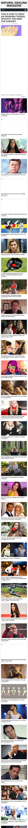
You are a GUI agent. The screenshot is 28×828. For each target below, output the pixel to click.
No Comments (14, 23)
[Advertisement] (14, 51)
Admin (2, 23)
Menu (3, 9)
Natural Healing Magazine (14, 4)
